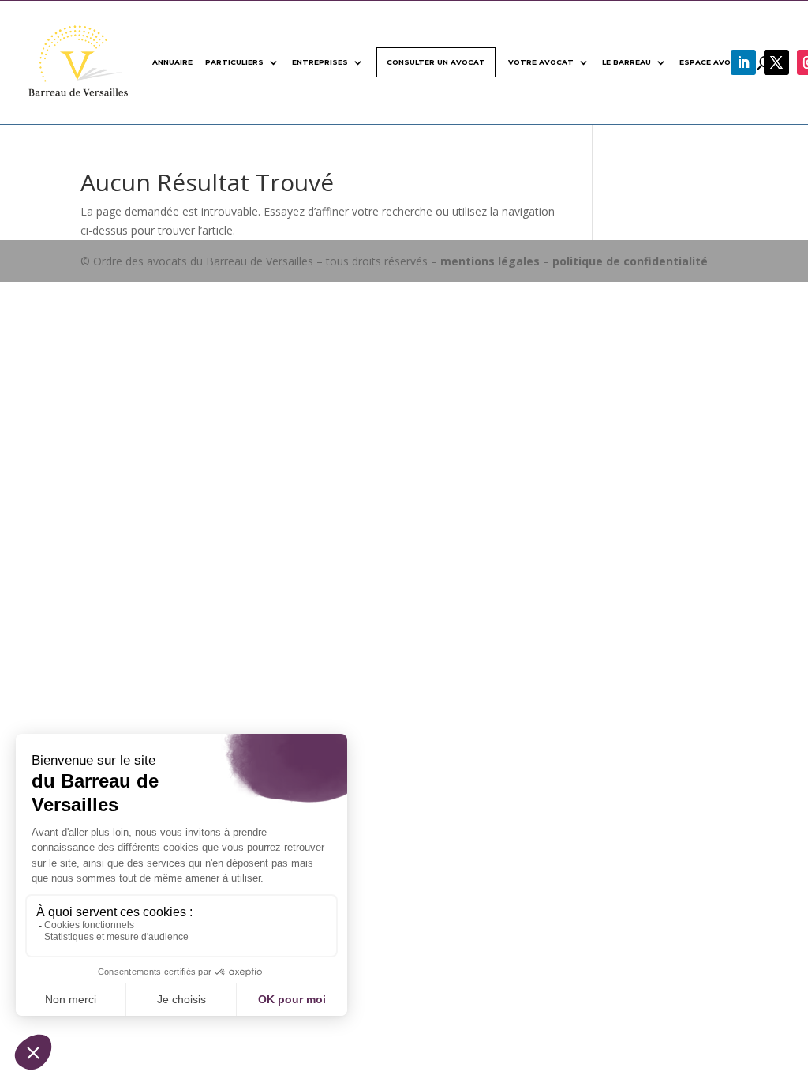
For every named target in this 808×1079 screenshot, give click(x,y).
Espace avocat (713, 62)
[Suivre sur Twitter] (776, 62)
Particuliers (234, 62)
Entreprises (320, 62)
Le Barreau (626, 62)
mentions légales (490, 261)
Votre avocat (541, 62)
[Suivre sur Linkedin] (743, 62)
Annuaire (172, 62)
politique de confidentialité (630, 261)
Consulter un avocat (436, 62)
